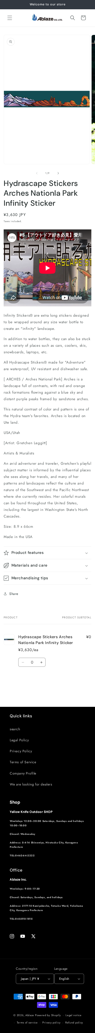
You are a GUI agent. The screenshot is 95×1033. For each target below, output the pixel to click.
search (15, 729)
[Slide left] (36, 173)
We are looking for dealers (31, 784)
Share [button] (13, 593)
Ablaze (29, 1015)
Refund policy (74, 1022)
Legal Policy (19, 740)
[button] (9, 17)
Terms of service (27, 1022)
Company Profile (23, 773)
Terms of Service (23, 762)
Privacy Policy (21, 751)
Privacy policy (51, 1022)
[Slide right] (58, 173)
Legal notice (73, 1015)
